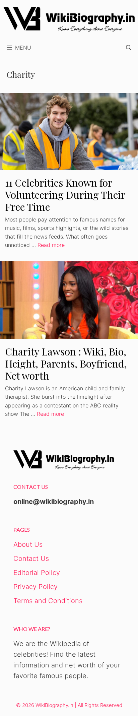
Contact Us (31, 559)
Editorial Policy (36, 573)
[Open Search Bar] (128, 47)
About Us (28, 544)
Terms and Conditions (47, 601)
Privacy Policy (35, 587)
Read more (51, 245)
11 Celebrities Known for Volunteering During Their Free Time (65, 194)
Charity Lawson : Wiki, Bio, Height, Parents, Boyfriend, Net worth (66, 363)
